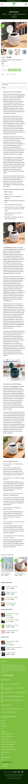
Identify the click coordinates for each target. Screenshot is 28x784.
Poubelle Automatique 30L (7, 733)
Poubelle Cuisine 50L (6, 739)
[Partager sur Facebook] (5, 74)
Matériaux (3, 731)
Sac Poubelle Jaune (5, 752)
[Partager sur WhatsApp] (2, 74)
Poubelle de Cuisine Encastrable (8, 749)
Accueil (4, 14)
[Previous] (3, 34)
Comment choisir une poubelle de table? (14, 696)
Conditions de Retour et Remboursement (14, 775)
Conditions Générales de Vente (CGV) (14, 774)
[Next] (25, 34)
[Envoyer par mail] (9, 74)
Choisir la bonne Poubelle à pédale (13, 684)
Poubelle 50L (5, 766)
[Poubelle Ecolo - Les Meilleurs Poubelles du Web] (14, 4)
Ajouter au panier (14, 70)
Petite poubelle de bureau (20, 574)
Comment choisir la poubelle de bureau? (14, 700)
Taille (10, 14)
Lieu (2, 728)
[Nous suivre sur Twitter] (7, 675)
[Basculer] (26, 760)
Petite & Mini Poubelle (19, 14)
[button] (2, 4)
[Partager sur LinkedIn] (14, 74)
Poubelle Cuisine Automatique (8, 741)
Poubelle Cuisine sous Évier (7, 746)
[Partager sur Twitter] (7, 74)
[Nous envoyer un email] (9, 675)
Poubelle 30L (5, 764)
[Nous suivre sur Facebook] (2, 675)
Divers (2, 723)
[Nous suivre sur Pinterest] (12, 675)
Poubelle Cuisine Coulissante (8, 744)
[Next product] (13, 17)
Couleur (2, 63)
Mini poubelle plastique (6, 574)
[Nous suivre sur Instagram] (5, 675)
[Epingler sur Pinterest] (12, 74)
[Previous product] (15, 17)
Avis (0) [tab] (3, 87)
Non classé (3, 720)
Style (2, 754)
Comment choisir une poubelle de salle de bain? (16, 692)
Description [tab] (5, 84)
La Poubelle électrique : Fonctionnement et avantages (14, 688)
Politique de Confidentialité (14, 776)
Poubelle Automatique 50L (7, 736)
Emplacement (4, 726)
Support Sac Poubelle (6, 757)
